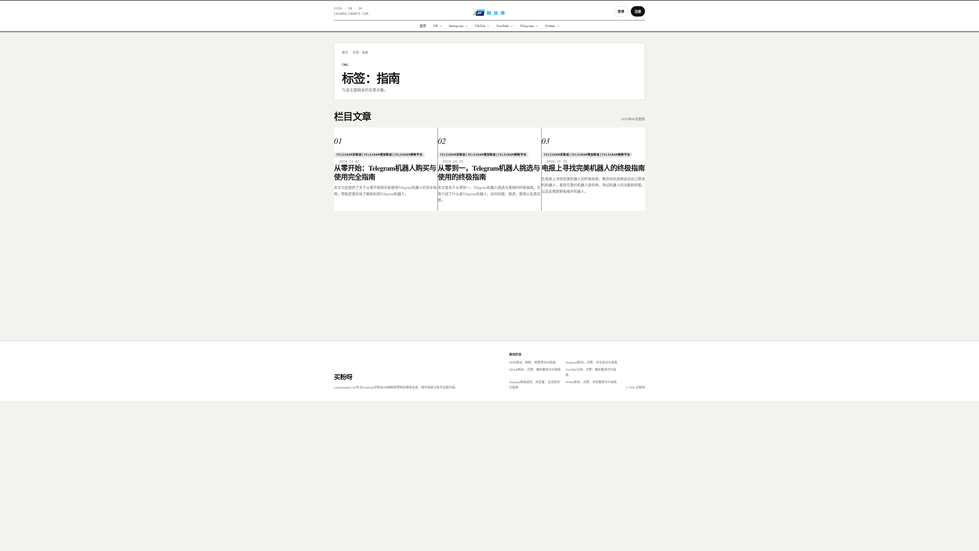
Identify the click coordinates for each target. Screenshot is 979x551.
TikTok (480, 25)
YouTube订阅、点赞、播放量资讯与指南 (590, 372)
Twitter (550, 25)
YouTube (502, 25)
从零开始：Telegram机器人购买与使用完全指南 (385, 172)
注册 (638, 11)
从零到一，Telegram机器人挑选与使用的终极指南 (489, 172)
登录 (621, 11)
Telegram (527, 25)
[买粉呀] (489, 14)
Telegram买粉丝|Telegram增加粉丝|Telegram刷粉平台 (379, 154)
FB (435, 25)
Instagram (456, 25)
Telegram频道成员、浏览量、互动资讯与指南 (534, 384)
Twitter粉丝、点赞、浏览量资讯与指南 (591, 382)
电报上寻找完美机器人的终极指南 (593, 168)
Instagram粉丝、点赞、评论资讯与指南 (591, 362)
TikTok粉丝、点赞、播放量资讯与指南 (535, 369)
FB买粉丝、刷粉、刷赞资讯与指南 (532, 362)
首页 (423, 25)
